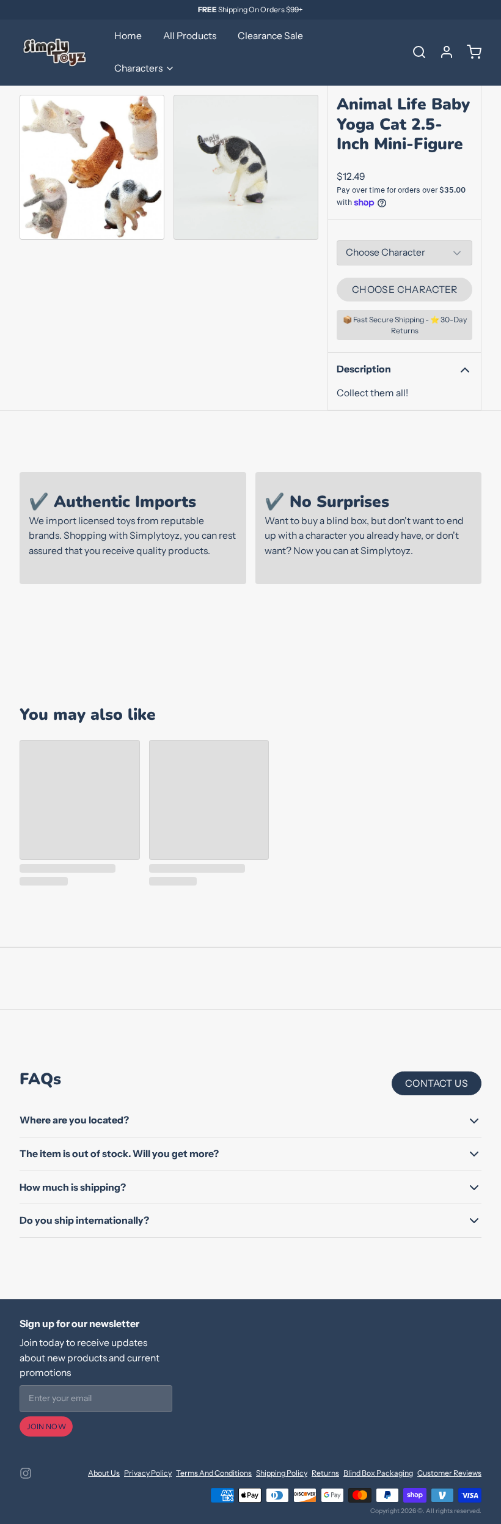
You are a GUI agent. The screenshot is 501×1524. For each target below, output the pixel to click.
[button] (404, 290)
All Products (189, 36)
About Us (104, 1473)
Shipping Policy (281, 1473)
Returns (325, 1473)
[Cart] (469, 52)
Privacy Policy (148, 1473)
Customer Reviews (449, 1473)
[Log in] (442, 52)
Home (128, 36)
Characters (138, 68)
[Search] (414, 52)
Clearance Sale (270, 36)
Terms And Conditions (214, 1473)
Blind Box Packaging (378, 1473)
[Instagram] (26, 1473)
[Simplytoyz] (56, 51)
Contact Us (436, 1083)
